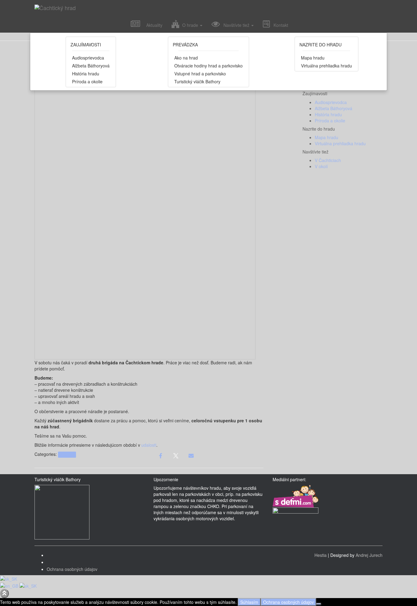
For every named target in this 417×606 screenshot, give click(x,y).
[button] (200, 25)
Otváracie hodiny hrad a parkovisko (208, 66)
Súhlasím (249, 602)
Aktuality (151, 25)
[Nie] (318, 604)
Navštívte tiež (235, 25)
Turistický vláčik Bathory (197, 81)
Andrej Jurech (369, 555)
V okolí (321, 166)
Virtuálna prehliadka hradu (326, 66)
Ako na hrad (186, 58)
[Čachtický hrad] (187, 7)
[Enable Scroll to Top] (4, 593)
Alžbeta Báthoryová (91, 66)
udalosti (148, 445)
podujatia (67, 454)
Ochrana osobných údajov (72, 569)
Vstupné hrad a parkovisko (200, 73)
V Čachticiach (328, 160)
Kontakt (279, 25)
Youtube (51, 564)
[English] (10, 585)
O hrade (189, 25)
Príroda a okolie (87, 81)
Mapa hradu (313, 58)
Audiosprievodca (88, 58)
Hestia (320, 555)
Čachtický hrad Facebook (51, 557)
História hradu (85, 73)
